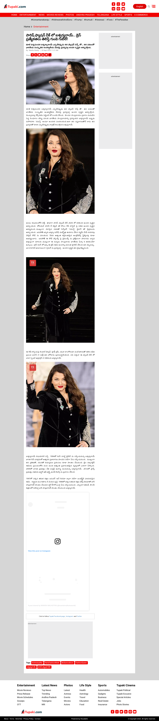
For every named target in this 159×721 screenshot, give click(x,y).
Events (67, 697)
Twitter (79, 616)
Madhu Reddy (34, 50)
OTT (19, 704)
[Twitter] (36, 55)
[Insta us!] (118, 4)
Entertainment (28, 15)
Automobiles (104, 690)
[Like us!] (113, 4)
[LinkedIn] (43, 55)
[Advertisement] (10, 181)
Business (102, 697)
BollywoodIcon (68, 663)
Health (83, 690)
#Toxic (110, 19)
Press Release (23, 694)
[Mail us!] (134, 711)
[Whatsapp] (39, 55)
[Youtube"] (123, 8)
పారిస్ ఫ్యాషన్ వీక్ (44, 667)
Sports (128, 15)
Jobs (119, 701)
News (41, 15)
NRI (43, 704)
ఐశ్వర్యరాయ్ (31, 667)
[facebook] (32, 55)
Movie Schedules (25, 697)
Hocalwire (84, 719)
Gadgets (102, 694)
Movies (67, 701)
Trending (46, 694)
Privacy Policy (28, 719)
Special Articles (124, 697)
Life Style (116, 15)
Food (82, 704)
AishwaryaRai (37, 663)
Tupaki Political (123, 690)
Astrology (84, 694)
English (139, 6)
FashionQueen (81, 663)
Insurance (102, 704)
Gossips (20, 701)
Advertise (18, 719)
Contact (37, 719)
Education (84, 701)
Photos (70, 15)
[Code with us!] (118, 8)
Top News (46, 690)
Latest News (49, 685)
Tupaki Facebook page (57, 616)
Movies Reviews (55, 15)
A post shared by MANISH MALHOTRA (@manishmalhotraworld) (52, 605)
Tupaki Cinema (126, 685)
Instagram (69, 616)
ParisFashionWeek (52, 663)
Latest (67, 690)
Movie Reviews (24, 690)
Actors (67, 704)
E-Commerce (141, 15)
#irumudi (88, 19)
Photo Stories (123, 704)
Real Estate (103, 701)
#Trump (78, 19)
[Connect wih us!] (113, 8)
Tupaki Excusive (124, 694)
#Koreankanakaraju (40, 19)
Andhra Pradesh (85, 15)
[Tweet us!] (123, 4)
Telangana (103, 15)
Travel (82, 697)
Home (14, 15)
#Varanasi (99, 19)
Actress (67, 694)
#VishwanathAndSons (61, 19)
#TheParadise (121, 19)
